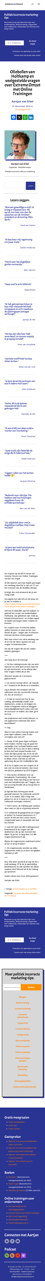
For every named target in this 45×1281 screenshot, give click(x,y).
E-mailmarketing (23, 1029)
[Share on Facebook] (13, 117)
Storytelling (23, 1075)
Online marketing (22, 1052)
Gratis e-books (14, 1129)
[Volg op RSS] (12, 1255)
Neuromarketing (23, 1040)
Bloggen (22, 997)
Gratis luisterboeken (16, 1122)
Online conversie (23, 1046)
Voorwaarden (15, 1272)
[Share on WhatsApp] (25, 117)
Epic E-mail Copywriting (17, 1216)
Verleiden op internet (16, 1190)
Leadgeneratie (23, 1034)
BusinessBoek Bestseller (18, 1219)
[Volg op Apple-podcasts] (23, 1255)
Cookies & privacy (27, 1272)
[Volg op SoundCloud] (17, 1255)
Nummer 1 (12, 1177)
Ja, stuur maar (32, 42)
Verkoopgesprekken (22, 1081)
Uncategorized (22, 109)
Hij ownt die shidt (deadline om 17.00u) (21, 894)
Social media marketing (22, 1068)
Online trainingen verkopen (22, 1059)
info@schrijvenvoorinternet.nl (22, 1277)
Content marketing (23, 1008)
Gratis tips (12, 1125)
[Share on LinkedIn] (30, 117)
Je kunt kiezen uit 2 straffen (25, 889)
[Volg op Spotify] (6, 1255)
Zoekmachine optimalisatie (24, 1087)
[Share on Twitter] (19, 117)
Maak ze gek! (13, 1184)
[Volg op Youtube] (17, 1241)
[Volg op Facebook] (12, 1241)
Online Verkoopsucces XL (18, 1223)
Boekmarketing (22, 1003)
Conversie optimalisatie (22, 1016)
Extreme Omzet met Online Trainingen (23, 1213)
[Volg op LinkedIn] (6, 1241)
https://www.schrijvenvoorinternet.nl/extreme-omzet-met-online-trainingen (22, 605)
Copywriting (22, 1023)
